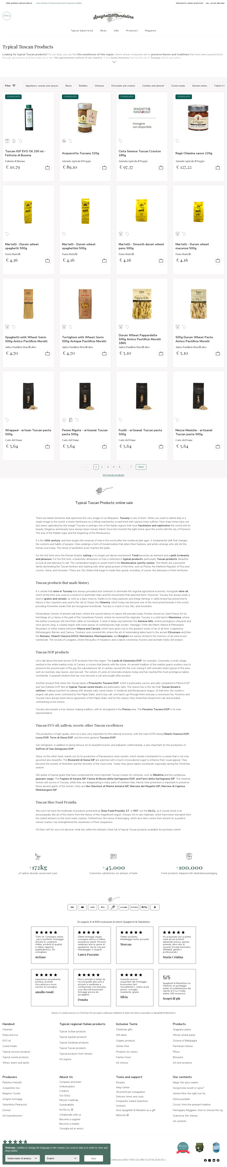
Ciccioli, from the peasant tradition (192, 1104)
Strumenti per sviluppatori (130, 1092)
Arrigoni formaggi (12, 1099)
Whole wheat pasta (184, 1035)
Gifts (116, 30)
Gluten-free (122, 1046)
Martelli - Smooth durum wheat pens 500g (141, 246)
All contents (179, 1121)
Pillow (176, 1051)
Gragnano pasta (182, 1029)
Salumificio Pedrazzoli (14, 1104)
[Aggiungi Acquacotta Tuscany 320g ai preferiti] (105, 97)
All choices (122, 1062)
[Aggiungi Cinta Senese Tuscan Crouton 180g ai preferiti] (162, 97)
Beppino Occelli (11, 1093)
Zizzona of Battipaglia (185, 1040)
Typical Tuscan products (72, 1048)
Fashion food (123, 1057)
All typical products (113, 475)
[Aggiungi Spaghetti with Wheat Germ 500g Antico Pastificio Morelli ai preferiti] (48, 283)
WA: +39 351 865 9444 (215, 3)
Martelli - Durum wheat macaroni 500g (192, 246)
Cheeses (7, 1029)
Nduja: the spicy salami (185, 1082)
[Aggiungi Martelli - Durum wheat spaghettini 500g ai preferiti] (105, 190)
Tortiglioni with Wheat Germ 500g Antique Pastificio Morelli (84, 339)
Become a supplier (69, 1119)
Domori (6, 1110)
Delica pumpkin (181, 1099)
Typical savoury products (16, 1051)
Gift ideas (121, 1035)
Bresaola (178, 1057)
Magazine (150, 30)
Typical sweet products (15, 1057)
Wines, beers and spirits (15, 1062)
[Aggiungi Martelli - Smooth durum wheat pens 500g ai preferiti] (162, 190)
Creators (64, 1091)
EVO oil (6, 1040)
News (103, 30)
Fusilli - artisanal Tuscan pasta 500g (140, 432)
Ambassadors (67, 1086)
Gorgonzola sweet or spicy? (188, 1088)
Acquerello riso (11, 1088)
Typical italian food (82, 30)
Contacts (121, 1105)
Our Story (64, 1095)
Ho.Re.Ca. (65, 1109)
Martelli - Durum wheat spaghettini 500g (79, 246)
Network (121, 1115)
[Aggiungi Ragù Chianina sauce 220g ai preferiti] (219, 97)
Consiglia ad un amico (71, 1128)
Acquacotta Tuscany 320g (80, 153)
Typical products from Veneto (75, 1053)
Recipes (120, 1082)
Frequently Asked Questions (132, 1101)
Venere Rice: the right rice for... (190, 1093)
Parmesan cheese (183, 1046)
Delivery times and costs (130, 1096)
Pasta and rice (10, 1035)
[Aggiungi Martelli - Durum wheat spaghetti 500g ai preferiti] (48, 190)
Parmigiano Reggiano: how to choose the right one (199, 1110)
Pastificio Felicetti (12, 1082)
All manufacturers (12, 1115)
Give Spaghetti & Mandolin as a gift (135, 1110)
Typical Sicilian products (72, 1031)
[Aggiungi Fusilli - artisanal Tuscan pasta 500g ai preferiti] (162, 376)
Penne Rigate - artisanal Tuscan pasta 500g (85, 432)
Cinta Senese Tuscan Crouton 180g (140, 153)
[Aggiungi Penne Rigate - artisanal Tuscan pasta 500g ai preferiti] (105, 376)
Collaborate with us (70, 1114)
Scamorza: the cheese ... (186, 1115)
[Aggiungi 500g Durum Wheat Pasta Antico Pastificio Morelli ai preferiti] (219, 283)
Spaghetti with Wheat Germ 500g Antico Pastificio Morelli (26, 339)
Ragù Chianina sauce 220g (193, 153)
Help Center (123, 1087)
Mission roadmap (68, 1100)
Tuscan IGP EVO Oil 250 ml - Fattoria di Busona (25, 153)
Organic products (125, 1040)
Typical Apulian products (73, 1037)
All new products (182, 1062)
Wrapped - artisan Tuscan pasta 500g (28, 432)
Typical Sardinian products (74, 1042)
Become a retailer (69, 1123)
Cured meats (9, 1046)
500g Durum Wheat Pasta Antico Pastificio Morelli (194, 339)
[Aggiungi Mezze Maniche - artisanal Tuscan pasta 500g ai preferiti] (219, 376)
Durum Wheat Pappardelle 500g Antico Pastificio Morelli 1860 (140, 339)
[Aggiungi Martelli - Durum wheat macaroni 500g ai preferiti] (219, 190)
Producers (132, 30)
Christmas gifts (124, 1029)
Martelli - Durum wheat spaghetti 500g (22, 246)
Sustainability (66, 1104)
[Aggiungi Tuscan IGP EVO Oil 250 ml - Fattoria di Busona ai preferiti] (48, 97)
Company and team (70, 1082)
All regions (65, 1059)
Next (141, 467)
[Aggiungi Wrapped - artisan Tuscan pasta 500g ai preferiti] (48, 376)
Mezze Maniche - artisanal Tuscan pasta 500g (193, 432)
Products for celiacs (127, 1051)
